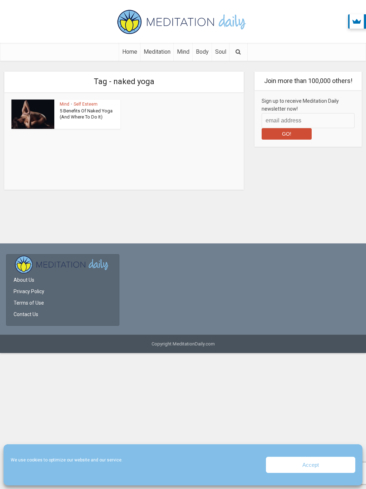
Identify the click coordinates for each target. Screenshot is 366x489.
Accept (310, 465)
